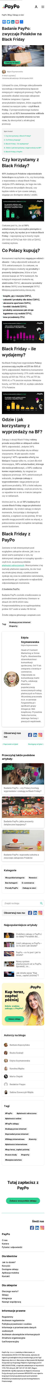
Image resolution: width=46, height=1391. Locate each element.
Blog (10, 15)
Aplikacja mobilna (10, 1272)
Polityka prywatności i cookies (17, 1324)
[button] (43, 7)
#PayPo (8, 1113)
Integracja (7, 1298)
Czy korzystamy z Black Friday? (17, 136)
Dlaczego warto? (10, 1291)
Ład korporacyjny (10, 1341)
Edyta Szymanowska (15, 72)
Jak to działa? (9, 1262)
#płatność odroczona (26, 1113)
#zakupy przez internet (20, 622)
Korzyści (6, 1265)
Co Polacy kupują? (12, 140)
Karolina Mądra (17, 1068)
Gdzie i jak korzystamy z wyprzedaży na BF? (22, 148)
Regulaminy (7, 1317)
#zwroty (32, 1139)
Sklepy (5, 1295)
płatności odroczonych (13, 565)
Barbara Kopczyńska (20, 1045)
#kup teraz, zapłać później (17, 1149)
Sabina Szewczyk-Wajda (21, 1092)
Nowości (33, 878)
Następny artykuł (35, 744)
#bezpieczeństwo (13, 1160)
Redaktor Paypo (17, 1084)
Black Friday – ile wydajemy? (16, 144)
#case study (11, 1155)
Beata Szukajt (16, 1053)
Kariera (5, 1243)
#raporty (13, 626)
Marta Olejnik (16, 1076)
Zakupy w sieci (18, 15)
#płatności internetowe (16, 1144)
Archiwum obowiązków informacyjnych (21, 1334)
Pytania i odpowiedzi (12, 1247)
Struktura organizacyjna (13, 1338)
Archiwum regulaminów (13, 1320)
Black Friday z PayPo (13, 152)
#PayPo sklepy (12, 1124)
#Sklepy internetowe (14, 1139)
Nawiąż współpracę (11, 1302)
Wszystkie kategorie (14, 878)
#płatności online (13, 1118)
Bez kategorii (11, 883)
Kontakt (6, 1276)
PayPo (4, 15)
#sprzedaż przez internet (16, 1134)
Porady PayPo (11, 888)
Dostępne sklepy (10, 1269)
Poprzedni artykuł (10, 744)
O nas (4, 1240)
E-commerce (28, 883)
